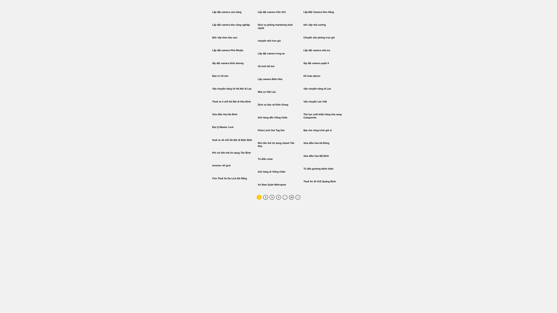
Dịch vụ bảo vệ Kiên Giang (273, 104)
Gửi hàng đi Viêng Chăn (271, 171)
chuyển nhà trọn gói (269, 40)
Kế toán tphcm (311, 76)
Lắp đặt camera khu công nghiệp (231, 24)
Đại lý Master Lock (223, 127)
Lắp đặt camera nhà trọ (316, 50)
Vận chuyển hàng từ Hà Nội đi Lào (232, 88)
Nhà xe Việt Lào (267, 92)
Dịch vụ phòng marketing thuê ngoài (275, 26)
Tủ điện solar (265, 159)
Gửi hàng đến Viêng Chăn (272, 117)
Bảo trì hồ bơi (220, 76)
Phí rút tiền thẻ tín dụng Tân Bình (231, 152)
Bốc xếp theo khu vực (224, 37)
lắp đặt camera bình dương (228, 63)
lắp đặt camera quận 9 (316, 63)
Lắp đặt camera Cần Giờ (272, 12)
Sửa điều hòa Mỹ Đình (316, 156)
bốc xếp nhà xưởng (314, 24)
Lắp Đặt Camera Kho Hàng (318, 12)
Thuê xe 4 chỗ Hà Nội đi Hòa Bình (231, 101)
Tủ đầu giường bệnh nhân (318, 168)
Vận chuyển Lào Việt (315, 101)
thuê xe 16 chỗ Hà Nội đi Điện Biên (232, 140)
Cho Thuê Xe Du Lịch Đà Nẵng (229, 178)
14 (291, 197)
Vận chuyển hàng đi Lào (317, 88)
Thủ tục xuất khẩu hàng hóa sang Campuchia (322, 116)
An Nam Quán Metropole (272, 184)
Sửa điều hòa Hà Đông (316, 143)
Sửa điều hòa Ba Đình (224, 114)
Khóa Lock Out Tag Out (271, 130)
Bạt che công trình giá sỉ (317, 130)
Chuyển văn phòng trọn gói (319, 37)
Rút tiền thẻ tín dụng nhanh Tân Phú (276, 145)
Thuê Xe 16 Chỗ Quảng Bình (319, 181)
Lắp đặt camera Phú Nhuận (227, 50)
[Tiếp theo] (297, 197)
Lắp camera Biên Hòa (270, 79)
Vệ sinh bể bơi (266, 66)
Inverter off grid (221, 165)
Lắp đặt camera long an (271, 53)
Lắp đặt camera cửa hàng (226, 12)
